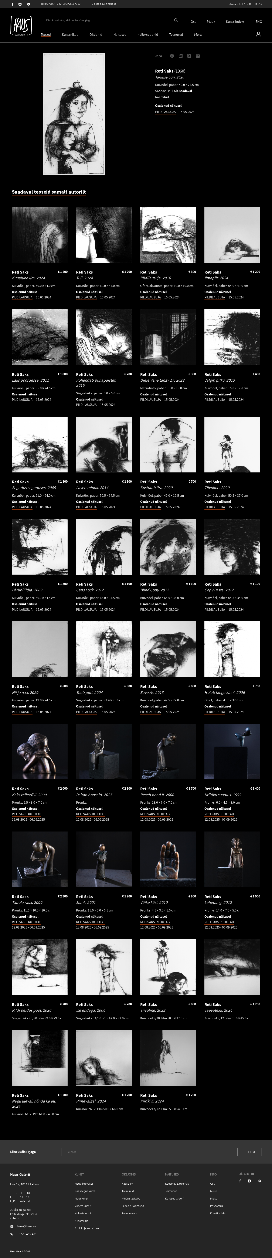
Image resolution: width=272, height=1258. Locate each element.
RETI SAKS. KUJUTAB (26, 814)
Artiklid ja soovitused (88, 1228)
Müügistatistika (131, 1198)
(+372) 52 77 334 (73, 3)
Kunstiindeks (235, 21)
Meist (213, 1198)
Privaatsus (216, 1206)
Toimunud (128, 1191)
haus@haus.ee (108, 3)
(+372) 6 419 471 (53, 3)
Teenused (176, 34)
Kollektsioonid (147, 34)
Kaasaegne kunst (85, 1191)
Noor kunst (81, 1198)
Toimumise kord (131, 1213)
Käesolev (127, 1183)
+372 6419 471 (27, 1233)
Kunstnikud (70, 34)
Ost (193, 21)
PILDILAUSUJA (165, 112)
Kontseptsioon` (174, 1198)
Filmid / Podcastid (133, 1206)
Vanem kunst (83, 1206)
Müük (211, 21)
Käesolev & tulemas (177, 1183)
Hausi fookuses (84, 1183)
